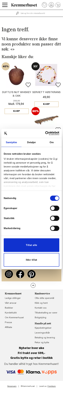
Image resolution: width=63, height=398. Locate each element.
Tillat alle (31, 245)
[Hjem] (24, 5)
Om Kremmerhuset (14, 318)
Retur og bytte (42, 343)
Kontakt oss (41, 308)
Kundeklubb (11, 313)
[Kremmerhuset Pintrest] (31, 274)
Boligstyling (40, 318)
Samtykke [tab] (11, 142)
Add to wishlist (28, 85)
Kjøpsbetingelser (43, 328)
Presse (8, 322)
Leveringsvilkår (42, 333)
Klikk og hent (41, 303)
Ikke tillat (31, 259)
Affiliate (8, 327)
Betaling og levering (45, 338)
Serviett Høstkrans (46, 92)
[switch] (54, 208)
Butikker (9, 308)
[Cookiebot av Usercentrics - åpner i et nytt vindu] (45, 133)
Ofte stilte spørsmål (44, 298)
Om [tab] (52, 142)
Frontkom (51, 386)
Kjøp (16, 111)
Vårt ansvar (10, 303)
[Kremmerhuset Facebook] (20, 274)
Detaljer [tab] (31, 142)
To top (33, 285)
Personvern (11, 386)
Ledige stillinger (13, 298)
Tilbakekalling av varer (46, 313)
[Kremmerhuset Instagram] (9, 274)
